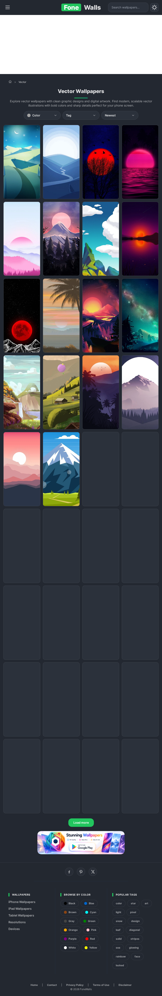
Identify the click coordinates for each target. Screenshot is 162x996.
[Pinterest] (81, 872)
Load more (81, 822)
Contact (52, 985)
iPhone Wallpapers (21, 902)
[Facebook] (69, 872)
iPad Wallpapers (20, 908)
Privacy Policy (75, 985)
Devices (14, 929)
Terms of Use (101, 985)
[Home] (10, 81)
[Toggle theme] (154, 7)
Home (34, 985)
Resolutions (17, 922)
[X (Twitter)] (93, 872)
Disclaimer (125, 985)
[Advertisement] (81, 44)
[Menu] (7, 7)
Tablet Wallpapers (21, 915)
